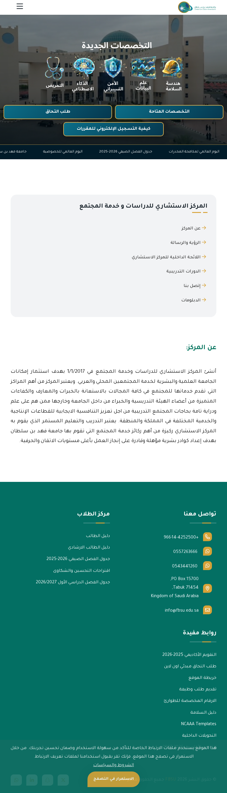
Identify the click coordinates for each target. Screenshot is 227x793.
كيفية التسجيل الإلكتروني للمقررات (113, 129)
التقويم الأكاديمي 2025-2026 (189, 655)
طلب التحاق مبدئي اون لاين (190, 666)
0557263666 (186, 552)
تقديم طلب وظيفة (197, 689)
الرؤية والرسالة (186, 243)
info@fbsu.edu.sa (182, 611)
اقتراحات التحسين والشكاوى (81, 571)
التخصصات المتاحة (169, 112)
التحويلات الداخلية (199, 736)
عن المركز (192, 228)
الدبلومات (191, 300)
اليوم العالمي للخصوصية (34, 152)
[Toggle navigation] (20, 7)
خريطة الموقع (202, 678)
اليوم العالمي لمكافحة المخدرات (166, 152)
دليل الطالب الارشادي (89, 548)
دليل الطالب (98, 536)
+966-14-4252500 (181, 538)
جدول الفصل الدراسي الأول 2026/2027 (73, 582)
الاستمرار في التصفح (113, 779)
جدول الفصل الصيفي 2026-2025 (97, 152)
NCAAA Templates (198, 724)
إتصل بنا (193, 286)
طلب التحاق (58, 112)
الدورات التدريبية (184, 272)
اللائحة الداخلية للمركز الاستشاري (167, 257)
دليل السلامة (203, 713)
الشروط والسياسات (113, 765)
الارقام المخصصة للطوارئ (190, 701)
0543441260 (185, 566)
